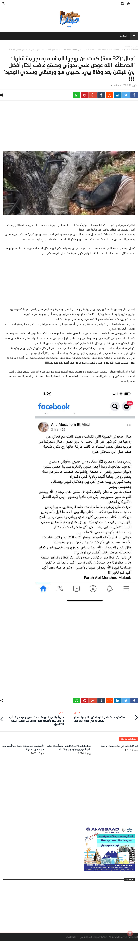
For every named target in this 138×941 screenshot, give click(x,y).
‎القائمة (123, 36)
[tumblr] (101, 95)
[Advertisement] (69, 127)
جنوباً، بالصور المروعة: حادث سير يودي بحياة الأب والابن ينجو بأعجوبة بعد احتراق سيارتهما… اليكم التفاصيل (36, 718)
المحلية (127, 47)
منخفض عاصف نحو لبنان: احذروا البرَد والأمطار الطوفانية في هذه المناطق (99, 716)
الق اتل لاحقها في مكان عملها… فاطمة (119, 745)
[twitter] (126, 95)
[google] (93, 95)
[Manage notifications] (130, 933)
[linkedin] (118, 95)
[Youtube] (129, 3)
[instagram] (122, 3)
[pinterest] (85, 95)
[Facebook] (135, 3)
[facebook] (134, 95)
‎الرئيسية (135, 47)
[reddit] (109, 95)
